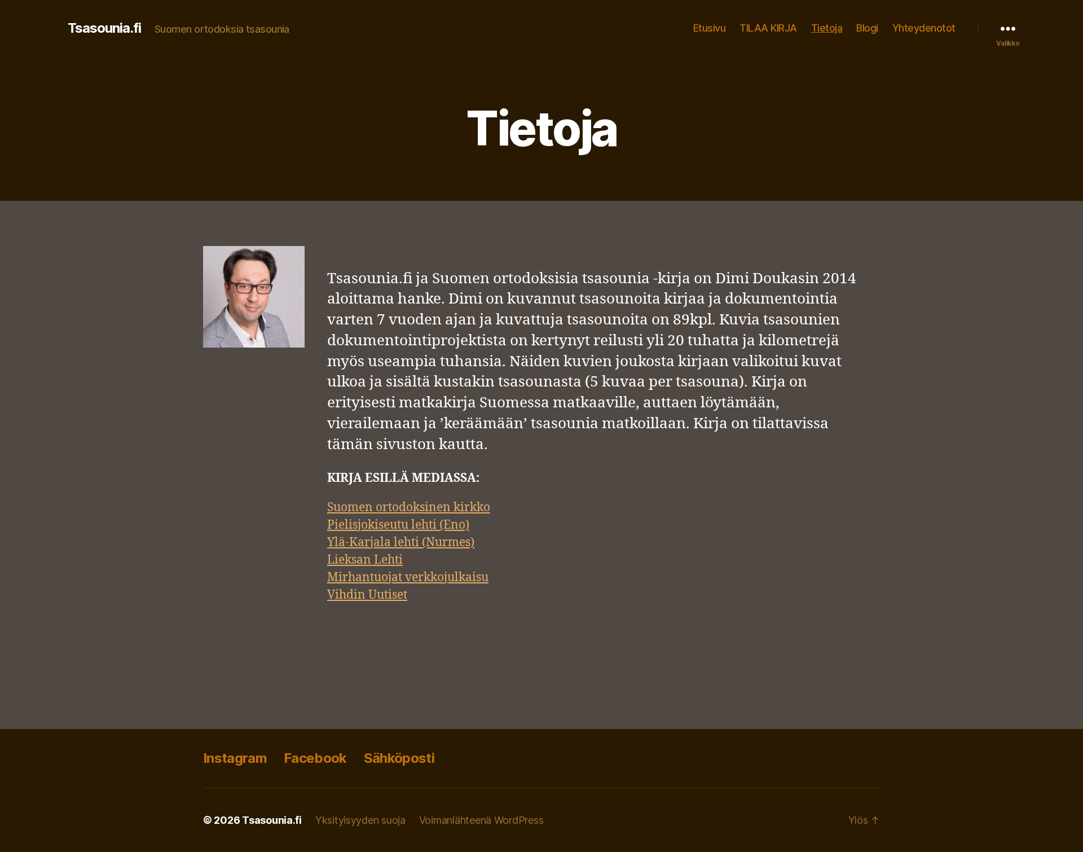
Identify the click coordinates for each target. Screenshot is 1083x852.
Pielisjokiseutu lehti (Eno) (398, 525)
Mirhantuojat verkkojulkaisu (407, 577)
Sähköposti (399, 758)
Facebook (315, 758)
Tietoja (827, 28)
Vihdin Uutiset (367, 595)
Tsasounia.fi (104, 28)
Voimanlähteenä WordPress (481, 820)
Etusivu (709, 28)
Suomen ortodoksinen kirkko (408, 507)
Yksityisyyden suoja (360, 820)
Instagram (235, 758)
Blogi (867, 28)
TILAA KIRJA (768, 28)
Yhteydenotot (924, 28)
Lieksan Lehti (365, 560)
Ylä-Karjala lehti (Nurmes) (400, 542)
